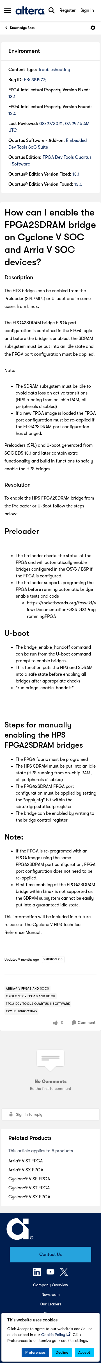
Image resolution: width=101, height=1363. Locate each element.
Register (67, 10)
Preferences (35, 1352)
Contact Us (50, 1254)
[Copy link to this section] (37, 278)
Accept (84, 1352)
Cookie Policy (53, 1334)
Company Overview (50, 1285)
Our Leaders (50, 1304)
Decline (62, 1352)
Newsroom (51, 1294)
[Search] (51, 10)
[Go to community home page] (30, 10)
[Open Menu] (93, 28)
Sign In (87, 10)
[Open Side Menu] (7, 10)
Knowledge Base (22, 28)
